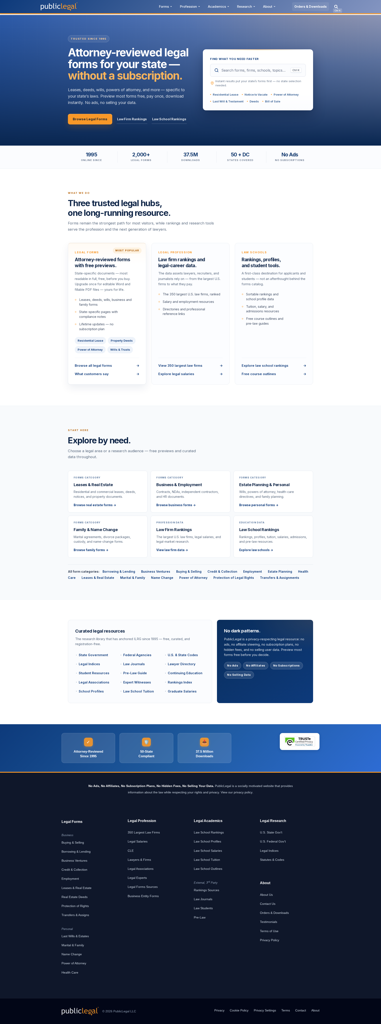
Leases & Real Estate (98, 578)
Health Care (70, 972)
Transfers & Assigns (75, 915)
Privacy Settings (265, 1010)
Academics (217, 6)
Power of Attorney (286, 94)
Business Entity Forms (143, 896)
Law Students (203, 908)
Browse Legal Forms (90, 119)
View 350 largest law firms (190, 365)
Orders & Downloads (310, 6)
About (267, 6)
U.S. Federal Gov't (273, 841)
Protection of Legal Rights (233, 578)
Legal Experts (137, 878)
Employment (252, 571)
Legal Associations (94, 682)
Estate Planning (280, 571)
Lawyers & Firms (139, 859)
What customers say (107, 374)
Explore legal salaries (190, 374)
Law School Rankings (169, 119)
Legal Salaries (138, 841)
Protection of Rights (75, 906)
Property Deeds (122, 340)
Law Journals (134, 664)
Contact (300, 1010)
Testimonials (268, 922)
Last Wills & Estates (75, 936)
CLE (131, 850)
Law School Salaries (208, 850)
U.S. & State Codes (183, 655)
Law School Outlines (208, 868)
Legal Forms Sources (143, 887)
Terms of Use (269, 931)
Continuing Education (185, 673)
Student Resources (94, 673)
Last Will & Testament (228, 101)
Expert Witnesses (137, 682)
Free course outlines (274, 374)
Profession (188, 6)
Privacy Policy (269, 940)
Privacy (219, 1010)
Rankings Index (180, 682)
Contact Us (267, 903)
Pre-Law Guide (135, 673)
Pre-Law (199, 917)
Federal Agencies (137, 655)
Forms (164, 6)
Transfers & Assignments (279, 578)
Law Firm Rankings (132, 119)
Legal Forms (72, 822)
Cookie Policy (239, 1010)
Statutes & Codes (272, 859)
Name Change (162, 578)
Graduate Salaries (182, 691)
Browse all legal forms (107, 365)
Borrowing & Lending (119, 571)
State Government (93, 655)
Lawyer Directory (182, 664)
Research (244, 6)
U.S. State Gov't (271, 832)
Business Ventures (155, 571)
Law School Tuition (138, 691)
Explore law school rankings (274, 365)
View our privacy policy (236, 792)
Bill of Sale (272, 101)
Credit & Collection (222, 571)
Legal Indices (89, 664)
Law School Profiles (207, 841)
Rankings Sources (206, 890)
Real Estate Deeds (75, 897)
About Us (266, 894)
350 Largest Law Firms (144, 832)
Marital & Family (132, 578)
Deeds (254, 101)
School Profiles (91, 691)
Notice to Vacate (256, 94)
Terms (285, 1010)
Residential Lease (225, 94)
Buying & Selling (189, 571)
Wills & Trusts (120, 349)
